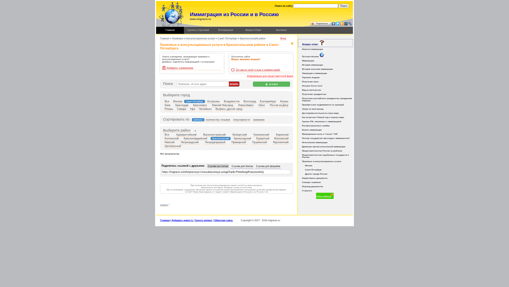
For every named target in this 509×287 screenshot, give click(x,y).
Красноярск (200, 105)
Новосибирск (246, 105)
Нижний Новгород (222, 105)
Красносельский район (253, 38)
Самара (181, 108)
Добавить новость (182, 220)
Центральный (173, 145)
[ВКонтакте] (333, 23)
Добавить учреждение (180, 67)
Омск (261, 105)
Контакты (281, 30)
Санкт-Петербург (227, 38)
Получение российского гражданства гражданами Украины (327, 99)
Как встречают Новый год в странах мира (323, 117)
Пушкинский (259, 142)
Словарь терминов (311, 182)
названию (259, 119)
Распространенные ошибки (316, 126)
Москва (177, 101)
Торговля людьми (311, 77)
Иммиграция (308, 61)
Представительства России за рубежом (322, 151)
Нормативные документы (315, 178)
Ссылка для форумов (268, 166)
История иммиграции (312, 65)
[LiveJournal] (350, 23)
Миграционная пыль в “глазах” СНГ (320, 134)
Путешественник (310, 56)
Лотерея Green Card (312, 86)
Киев (167, 105)
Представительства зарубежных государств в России (325, 156)
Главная (170, 30)
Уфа (192, 108)
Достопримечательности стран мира (320, 113)
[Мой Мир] (346, 23)
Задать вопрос (203, 220)
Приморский (238, 142)
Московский (281, 138)
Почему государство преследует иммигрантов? (326, 138)
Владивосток (232, 101)
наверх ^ (165, 205)
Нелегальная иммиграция (314, 142)
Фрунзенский (280, 142)
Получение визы (310, 82)
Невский (170, 142)
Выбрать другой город (229, 108)
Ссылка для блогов (242, 166)
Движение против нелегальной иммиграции (323, 146)
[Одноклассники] (342, 23)
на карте (273, 84)
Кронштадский (242, 138)
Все (167, 101)
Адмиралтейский (186, 134)
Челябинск (205, 108)
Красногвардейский (195, 138)
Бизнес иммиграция (312, 130)
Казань (284, 101)
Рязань (169, 108)
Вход (283, 38)
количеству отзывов (218, 119)
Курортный (262, 138)
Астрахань (213, 101)
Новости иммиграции (312, 49)
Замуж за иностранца (312, 109)
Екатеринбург (268, 101)
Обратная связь (223, 220)
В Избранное (225, 30)
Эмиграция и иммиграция (314, 73)
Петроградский (190, 142)
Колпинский (172, 138)
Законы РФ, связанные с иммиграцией (321, 121)
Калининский (261, 134)
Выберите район (176, 130)
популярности (241, 119)
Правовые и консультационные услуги (193, 38)
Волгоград (250, 101)
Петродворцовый (215, 142)
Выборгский (240, 134)
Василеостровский (214, 134)
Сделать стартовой (198, 30)
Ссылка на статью (218, 166)
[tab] (176, 130)
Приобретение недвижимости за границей (323, 105)
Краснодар (181, 105)
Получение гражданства (314, 94)
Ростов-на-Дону (279, 105)
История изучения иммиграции (317, 69)
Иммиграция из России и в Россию (234, 14)
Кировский (282, 134)
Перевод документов (312, 186)
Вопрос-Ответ (253, 30)
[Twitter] (338, 23)
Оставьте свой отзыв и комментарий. (258, 70)
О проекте (307, 191)
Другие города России (316, 174)
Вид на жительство (311, 90)
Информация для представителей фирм (270, 76)
